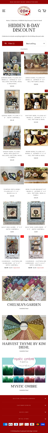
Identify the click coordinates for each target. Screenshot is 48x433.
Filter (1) (11, 43)
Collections (14, 20)
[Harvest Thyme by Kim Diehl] (24, 327)
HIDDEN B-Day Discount (26, 20)
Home (8, 20)
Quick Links (23, 412)
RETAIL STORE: (24, 419)
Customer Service (24, 405)
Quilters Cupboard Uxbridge (24, 398)
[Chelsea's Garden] (24, 288)
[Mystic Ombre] (24, 370)
